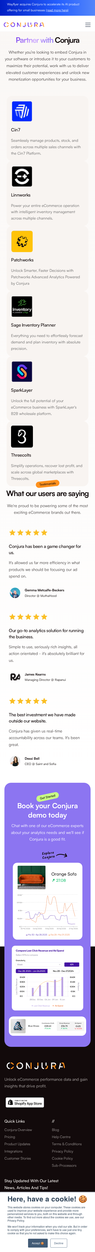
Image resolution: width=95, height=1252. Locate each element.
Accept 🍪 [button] (38, 1243)
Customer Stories (17, 1158)
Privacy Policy (62, 1151)
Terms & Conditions (67, 1144)
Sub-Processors (64, 1165)
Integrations (13, 1151)
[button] (87, 24)
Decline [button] (58, 1243)
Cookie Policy (62, 1158)
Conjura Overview (18, 1129)
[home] (24, 25)
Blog (55, 1129)
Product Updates (17, 1144)
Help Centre (61, 1137)
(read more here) (57, 10)
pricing (9, 1137)
